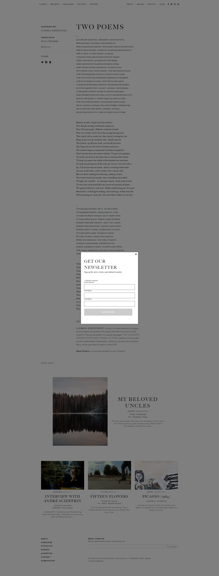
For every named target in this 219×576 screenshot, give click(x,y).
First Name (88, 291)
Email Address (89, 282)
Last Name (88, 299)
